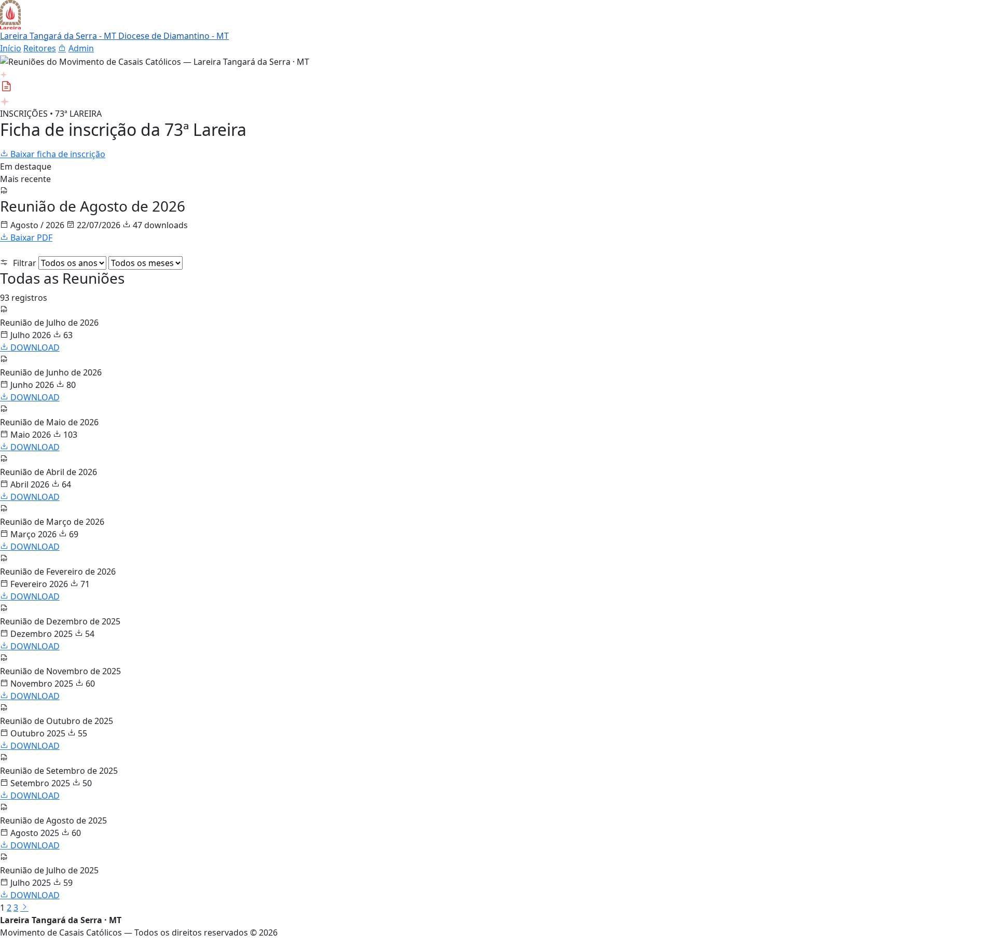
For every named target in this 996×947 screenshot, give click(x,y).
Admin (81, 48)
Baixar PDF (30, 237)
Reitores (39, 48)
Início (10, 48)
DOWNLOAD (34, 347)
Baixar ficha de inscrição (56, 154)
